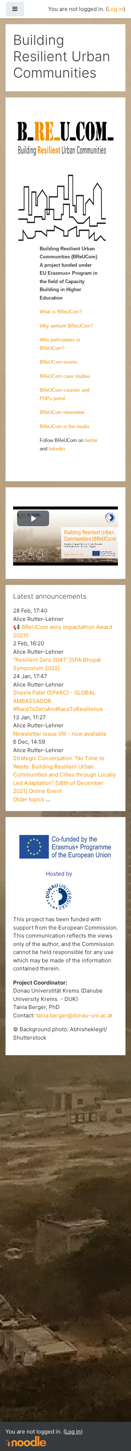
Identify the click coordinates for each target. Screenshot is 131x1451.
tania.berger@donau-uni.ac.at (74, 1015)
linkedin (57, 448)
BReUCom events (59, 362)
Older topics (28, 799)
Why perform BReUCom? (66, 326)
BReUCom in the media (64, 426)
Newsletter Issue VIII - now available (60, 733)
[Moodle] (25, 1441)
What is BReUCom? (61, 311)
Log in (115, 8)
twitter (91, 440)
